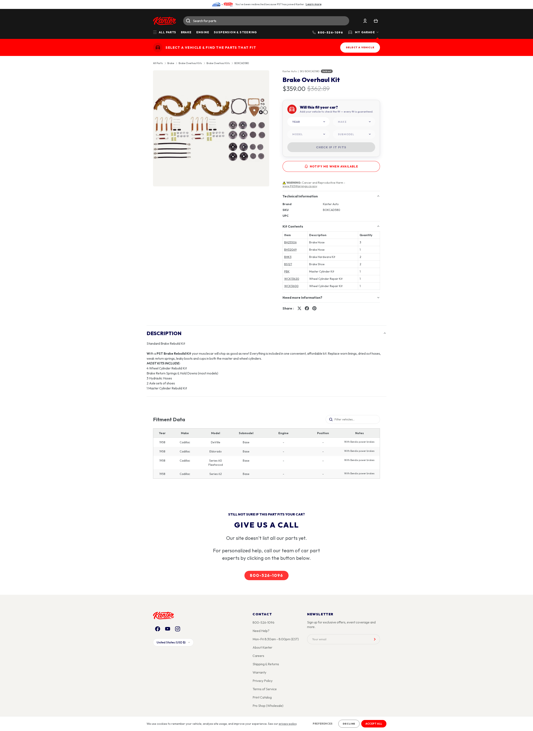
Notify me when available (334, 166)
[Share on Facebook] (306, 308)
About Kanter (262, 647)
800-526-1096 (266, 575)
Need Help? (261, 631)
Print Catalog (262, 697)
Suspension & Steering (235, 32)
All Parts (158, 63)
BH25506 (290, 242)
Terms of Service (265, 689)
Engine (202, 32)
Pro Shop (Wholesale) (268, 706)
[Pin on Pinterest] (314, 308)
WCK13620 (291, 279)
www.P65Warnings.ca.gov (300, 186)
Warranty (259, 672)
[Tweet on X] (299, 308)
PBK (287, 271)
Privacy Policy (263, 681)
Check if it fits (331, 147)
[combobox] (266, 20)
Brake (186, 32)
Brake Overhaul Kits (190, 63)
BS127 (288, 264)
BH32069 (290, 250)
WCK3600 (291, 286)
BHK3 (287, 257)
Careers (258, 656)
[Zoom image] (211, 128)
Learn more (313, 4)
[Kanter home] (157, 47)
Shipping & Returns (266, 664)
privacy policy (287, 724)
